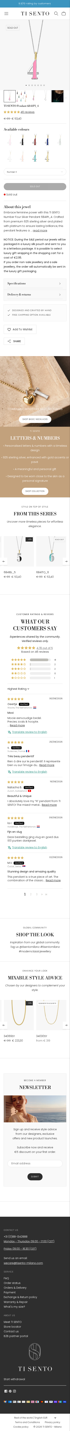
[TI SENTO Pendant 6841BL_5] (19, 551)
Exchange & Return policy (20, 1297)
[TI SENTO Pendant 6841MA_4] (60, 140)
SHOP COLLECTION (35, 491)
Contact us (11, 1331)
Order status (12, 1283)
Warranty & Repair (16, 1302)
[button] (12, 112)
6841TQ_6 (42, 572)
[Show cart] (63, 13)
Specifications (16, 283)
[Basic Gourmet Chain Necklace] (19, 1015)
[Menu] (6, 13)
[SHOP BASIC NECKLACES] (35, 391)
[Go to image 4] (46, 96)
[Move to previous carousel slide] (3, 561)
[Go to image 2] (22, 96)
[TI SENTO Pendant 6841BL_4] (22, 140)
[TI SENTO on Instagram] (14, 1392)
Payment (10, 1292)
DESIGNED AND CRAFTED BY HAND (32, 310)
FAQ (6, 1278)
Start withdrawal (14, 1379)
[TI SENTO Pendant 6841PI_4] (10, 140)
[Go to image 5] (57, 96)
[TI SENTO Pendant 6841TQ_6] (51, 551)
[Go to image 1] (10, 96)
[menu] (35, 1418)
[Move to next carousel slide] (66, 561)
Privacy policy (52, 1422)
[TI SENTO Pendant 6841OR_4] (22, 156)
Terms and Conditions (27, 1422)
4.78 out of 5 (45, 648)
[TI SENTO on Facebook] (5, 1392)
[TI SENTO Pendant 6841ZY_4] (47, 156)
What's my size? (14, 1307)
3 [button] (37, 894)
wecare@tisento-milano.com (23, 1263)
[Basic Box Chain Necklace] (51, 1015)
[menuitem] (28, 1422)
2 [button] (31, 894)
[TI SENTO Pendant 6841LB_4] (47, 140)
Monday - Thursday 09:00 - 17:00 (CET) (29, 1241)
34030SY (41, 1036)
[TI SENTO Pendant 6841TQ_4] (35, 156)
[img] (15, 699)
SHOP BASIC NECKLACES (35, 419)
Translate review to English (29, 732)
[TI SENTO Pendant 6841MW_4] (10, 156)
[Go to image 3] (34, 96)
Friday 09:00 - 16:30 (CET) (20, 1249)
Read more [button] (17, 725)
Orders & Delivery (15, 1288)
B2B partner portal (16, 1336)
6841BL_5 (10, 572)
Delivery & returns (19, 294)
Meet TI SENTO (13, 1322)
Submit (35, 1176)
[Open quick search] (56, 13)
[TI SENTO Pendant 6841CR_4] (35, 140)
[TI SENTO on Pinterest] (10, 1392)
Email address (19, 1157)
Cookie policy (21, 1426)
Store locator (12, 1327)
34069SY (9, 1036)
